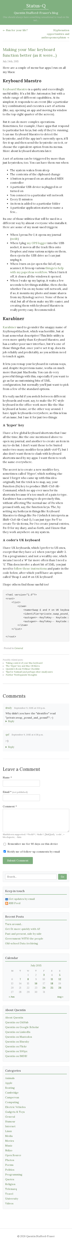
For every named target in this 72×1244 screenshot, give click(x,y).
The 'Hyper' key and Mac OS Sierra (23, 666)
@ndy (9, 707)
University (11, 1198)
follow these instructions (30, 568)
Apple (8, 1083)
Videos (9, 1203)
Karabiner (9, 327)
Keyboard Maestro (15, 89)
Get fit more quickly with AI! (22, 929)
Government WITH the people (24, 938)
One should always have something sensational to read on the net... (36, 19)
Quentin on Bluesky (17, 1041)
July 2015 (36, 965)
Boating (10, 1087)
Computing (12, 1102)
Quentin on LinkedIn (17, 1032)
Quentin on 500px (16, 1051)
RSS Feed (14, 903)
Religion (10, 1184)
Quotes (9, 1179)
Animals (10, 1078)
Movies (9, 1140)
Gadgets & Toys (15, 1112)
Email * (15, 792)
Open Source (13, 1155)
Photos (9, 1160)
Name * (7, 777)
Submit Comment (17, 860)
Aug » (60, 996)
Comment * (10, 806)
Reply (11, 721)
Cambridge (12, 1092)
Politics (9, 1169)
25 (51, 987)
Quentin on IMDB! (16, 1056)
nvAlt (14, 239)
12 (60, 979)
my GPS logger (37, 243)
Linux (8, 1131)
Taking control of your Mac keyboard (24, 663)
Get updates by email (22, 899)
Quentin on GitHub (16, 1022)
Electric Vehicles (15, 1107)
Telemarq (11, 1189)
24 (43, 987)
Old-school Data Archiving (21, 943)
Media (9, 1136)
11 (52, 979)
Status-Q (36, 6)
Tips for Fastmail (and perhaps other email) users (29, 672)
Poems (9, 1165)
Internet (10, 1126)
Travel (9, 1193)
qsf (7, 734)
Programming (13, 1174)
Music (8, 1145)
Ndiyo (8, 1150)
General (18, 648)
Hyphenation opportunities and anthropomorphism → (55, 34)
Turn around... (13, 924)
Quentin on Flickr (16, 1046)
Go (62, 876)
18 (52, 983)
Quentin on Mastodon (18, 1036)
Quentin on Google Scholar (22, 1027)
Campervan (12, 1097)
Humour (10, 1121)
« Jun (12, 996)
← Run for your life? (15, 30)
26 (59, 987)
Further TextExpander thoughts (21, 675)
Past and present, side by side (23, 933)
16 (36, 983)
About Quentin (14, 1017)
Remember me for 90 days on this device (32, 844)
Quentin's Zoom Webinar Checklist (23, 669)
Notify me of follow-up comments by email (33, 851)
